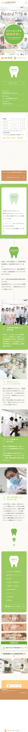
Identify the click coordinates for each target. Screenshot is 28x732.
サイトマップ (4, 692)
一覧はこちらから (12, 83)
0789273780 (14, 138)
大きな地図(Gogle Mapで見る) (13, 177)
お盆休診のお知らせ (7, 103)
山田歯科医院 (4, 689)
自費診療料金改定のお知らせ (10, 93)
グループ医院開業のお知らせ (10, 98)
